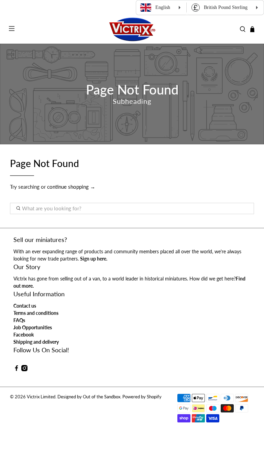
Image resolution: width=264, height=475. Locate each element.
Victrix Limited (41, 396)
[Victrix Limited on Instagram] (24, 369)
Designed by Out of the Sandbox (88, 396)
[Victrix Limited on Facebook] (16, 369)
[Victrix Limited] (132, 29)
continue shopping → (71, 187)
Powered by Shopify (142, 396)
